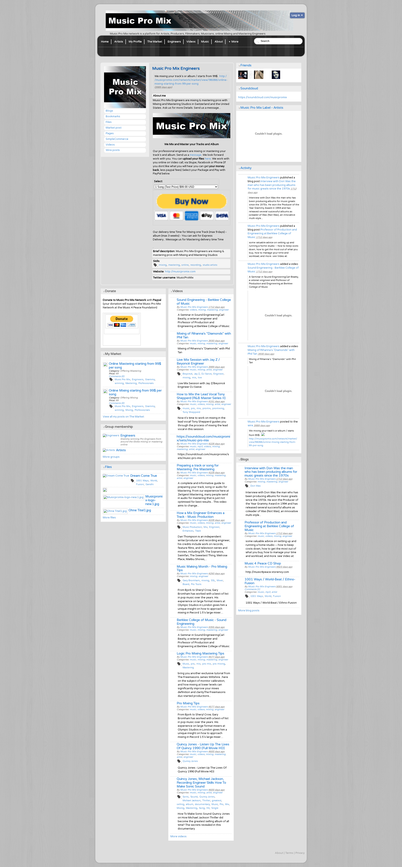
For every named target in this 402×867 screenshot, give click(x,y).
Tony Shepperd (191, 412)
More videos (178, 836)
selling (180, 804)
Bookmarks (113, 116)
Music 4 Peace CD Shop (263, 563)
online (185, 265)
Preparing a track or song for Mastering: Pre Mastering (198, 467)
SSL (213, 580)
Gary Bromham (191, 580)
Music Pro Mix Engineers (264, 177)
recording (195, 265)
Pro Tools (196, 584)
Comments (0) (116, 376)
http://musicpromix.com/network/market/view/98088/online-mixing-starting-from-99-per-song (191, 80)
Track (198, 530)
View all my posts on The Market (123, 416)
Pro (221, 804)
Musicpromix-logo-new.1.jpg (153, 500)
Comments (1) (252, 589)
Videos (191, 41)
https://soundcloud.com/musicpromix (262, 97)
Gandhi (150, 484)
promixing (218, 408)
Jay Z (197, 373)
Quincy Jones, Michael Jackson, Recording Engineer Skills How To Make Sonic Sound (201, 782)
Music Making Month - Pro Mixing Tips (202, 568)
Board (186, 584)
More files (109, 517)
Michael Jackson (192, 800)
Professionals (146, 383)
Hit (208, 808)
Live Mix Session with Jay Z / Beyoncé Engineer (198, 361)
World (268, 596)
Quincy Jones (190, 761)
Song (202, 808)
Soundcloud (249, 88)
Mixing (180, 808)
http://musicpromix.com (180, 271)
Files (109, 122)
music (261, 536)
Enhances (188, 530)
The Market (154, 41)
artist (274, 592)
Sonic (186, 796)
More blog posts (248, 610)
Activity (245, 168)
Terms (289, 853)
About (219, 41)
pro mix (206, 663)
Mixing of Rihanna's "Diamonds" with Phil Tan (204, 335)
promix (206, 408)
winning (119, 383)
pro (193, 408)
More (235, 41)
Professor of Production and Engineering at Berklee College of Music (272, 233)
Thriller (206, 800)
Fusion (277, 596)
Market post (113, 127)
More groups (111, 457)
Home (105, 41)
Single (214, 808)
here (208, 158)
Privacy (300, 853)
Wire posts (113, 150)
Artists (118, 41)
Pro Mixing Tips (188, 703)
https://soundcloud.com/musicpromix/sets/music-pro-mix (203, 438)
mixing (163, 265)
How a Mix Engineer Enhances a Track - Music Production (200, 515)
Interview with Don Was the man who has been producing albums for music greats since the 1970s (272, 185)
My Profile (135, 41)
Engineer (218, 373)
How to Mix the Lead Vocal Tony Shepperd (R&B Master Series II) (201, 396)
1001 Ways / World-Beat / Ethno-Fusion (270, 581)
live (200, 377)
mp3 (267, 592)
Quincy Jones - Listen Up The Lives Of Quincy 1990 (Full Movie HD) (203, 746)
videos (268, 536)
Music (205, 41)
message (195, 155)
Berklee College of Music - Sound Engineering (201, 622)
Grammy (150, 379)
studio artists (210, 265)
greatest (216, 800)
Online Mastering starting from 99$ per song (135, 365)
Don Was (255, 485)
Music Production (192, 527)
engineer (283, 481)
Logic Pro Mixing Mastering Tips (200, 653)
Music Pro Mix (122, 379)
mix (194, 377)
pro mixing (219, 663)
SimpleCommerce (117, 139)
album (189, 804)
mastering (174, 265)
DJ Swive (206, 373)
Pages (110, 133)
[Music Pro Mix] (191, 137)
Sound (194, 796)
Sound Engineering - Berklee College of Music (204, 301)
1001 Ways (256, 596)
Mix (205, 527)
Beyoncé (187, 373)
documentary (202, 804)
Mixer (220, 580)
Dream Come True (143, 476)
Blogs (109, 110)
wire (250, 425)
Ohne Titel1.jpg (140, 510)
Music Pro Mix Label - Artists (261, 108)
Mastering (188, 667)
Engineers (174, 41)
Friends (245, 65)
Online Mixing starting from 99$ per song (135, 392)
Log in (295, 15)
